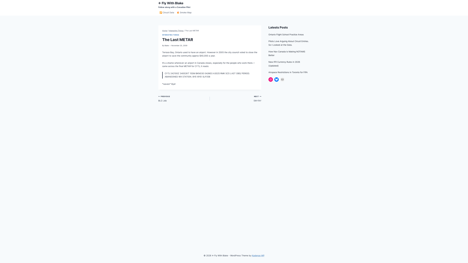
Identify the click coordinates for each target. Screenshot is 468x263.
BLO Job (164, 98)
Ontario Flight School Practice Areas (286, 34)
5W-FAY (257, 98)
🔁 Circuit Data (167, 12)
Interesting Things (170, 35)
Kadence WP (258, 255)
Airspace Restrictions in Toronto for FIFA (288, 72)
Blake (167, 46)
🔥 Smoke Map (184, 12)
